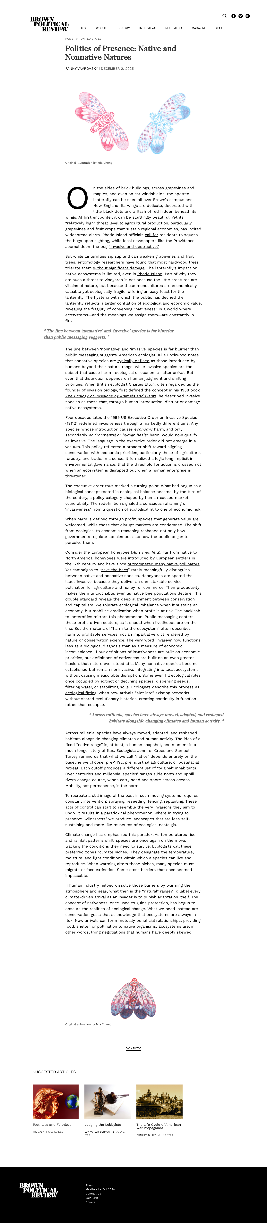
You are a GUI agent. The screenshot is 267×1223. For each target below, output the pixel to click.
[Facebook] (233, 16)
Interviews (147, 28)
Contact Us (93, 1193)
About (220, 28)
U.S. (83, 28)
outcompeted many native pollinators (164, 564)
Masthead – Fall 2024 (100, 1189)
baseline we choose (84, 762)
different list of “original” (150, 768)
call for (151, 234)
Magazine (199, 28)
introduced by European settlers (158, 558)
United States (91, 38)
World (101, 28)
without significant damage (119, 268)
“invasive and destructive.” (134, 246)
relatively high (80, 223)
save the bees (114, 569)
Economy (123, 28)
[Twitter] (240, 16)
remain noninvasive (115, 669)
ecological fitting (80, 693)
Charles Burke (146, 1135)
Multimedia (173, 28)
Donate (90, 1202)
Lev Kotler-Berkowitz (99, 1131)
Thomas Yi (39, 1131)
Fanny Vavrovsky (81, 68)
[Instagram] (247, 16)
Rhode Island (149, 274)
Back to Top (133, 1048)
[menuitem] (84, 28)
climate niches (113, 852)
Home (69, 38)
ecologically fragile (107, 291)
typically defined (133, 360)
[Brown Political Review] (49, 19)
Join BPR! (92, 1197)
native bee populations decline (161, 593)
